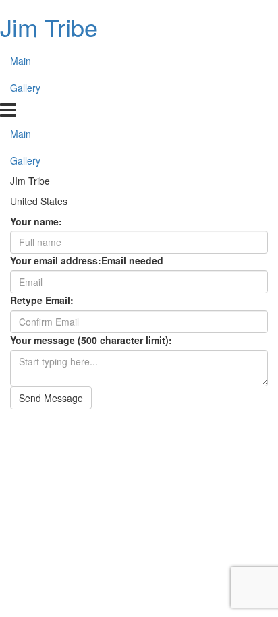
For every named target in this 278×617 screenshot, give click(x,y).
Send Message (51, 398)
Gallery (25, 87)
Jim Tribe (49, 26)
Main (20, 60)
